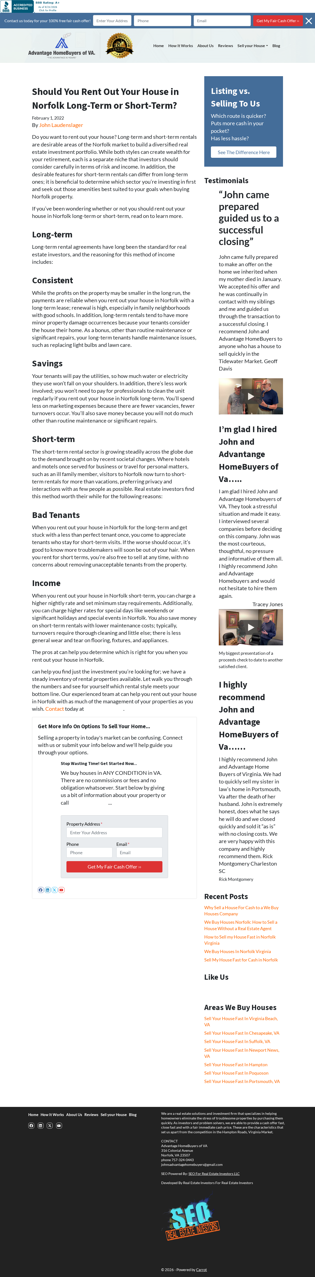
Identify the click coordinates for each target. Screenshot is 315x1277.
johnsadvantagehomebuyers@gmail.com (192, 1165)
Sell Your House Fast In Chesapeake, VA (241, 1033)
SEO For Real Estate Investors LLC (214, 1174)
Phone (72, 844)
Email (122, 844)
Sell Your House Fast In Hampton (236, 1064)
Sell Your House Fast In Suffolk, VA (237, 1041)
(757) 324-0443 (104, 709)
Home (158, 45)
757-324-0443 (183, 1160)
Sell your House (251, 45)
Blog (276, 45)
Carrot (201, 1269)
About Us (205, 45)
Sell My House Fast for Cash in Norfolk (241, 959)
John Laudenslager (61, 125)
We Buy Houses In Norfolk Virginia (237, 951)
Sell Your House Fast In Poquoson (236, 1073)
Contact (55, 709)
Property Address (84, 824)
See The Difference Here (244, 152)
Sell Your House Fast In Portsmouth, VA (242, 1081)
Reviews (225, 45)
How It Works (180, 45)
